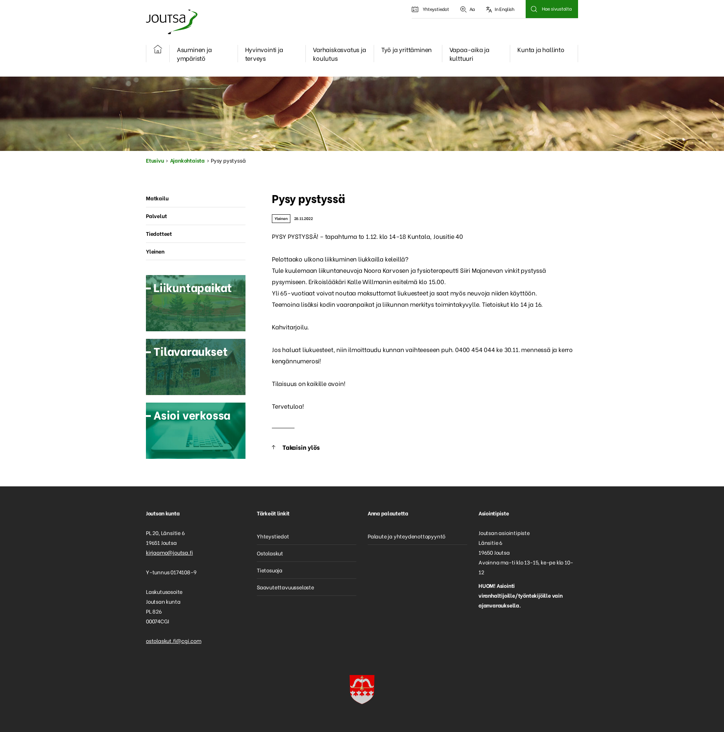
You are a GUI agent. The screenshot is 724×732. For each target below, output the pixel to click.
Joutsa (171, 21)
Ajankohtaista (187, 160)
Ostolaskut (270, 553)
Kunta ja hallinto (540, 49)
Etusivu (155, 160)
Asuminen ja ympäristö (194, 53)
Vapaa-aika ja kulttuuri (469, 53)
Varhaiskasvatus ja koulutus (339, 53)
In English (504, 9)
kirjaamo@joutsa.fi (169, 552)
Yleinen (281, 218)
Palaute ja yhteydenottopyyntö (406, 536)
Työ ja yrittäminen (406, 49)
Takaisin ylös (300, 447)
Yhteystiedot (436, 9)
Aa (472, 9)
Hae (534, 9)
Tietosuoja (269, 570)
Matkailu (157, 198)
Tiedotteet (159, 233)
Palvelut (156, 216)
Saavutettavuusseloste (285, 587)
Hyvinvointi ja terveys (264, 53)
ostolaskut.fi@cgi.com (173, 640)
